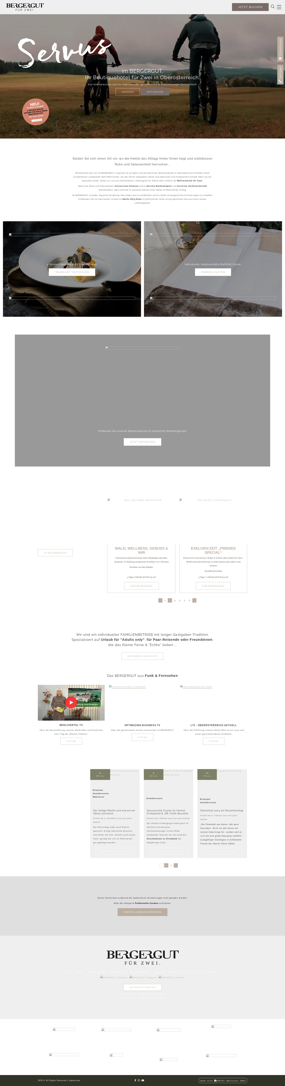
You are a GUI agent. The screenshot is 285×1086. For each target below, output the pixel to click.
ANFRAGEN (128, 92)
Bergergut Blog (118, 972)
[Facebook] (135, 1080)
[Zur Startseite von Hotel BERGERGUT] (25, 7)
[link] (35, 112)
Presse (79, 972)
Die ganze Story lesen (115, 851)
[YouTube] (142, 1080)
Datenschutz (175, 972)
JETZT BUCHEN (155, 92)
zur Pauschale (141, 586)
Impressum (159, 972)
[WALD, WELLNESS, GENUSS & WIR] (141, 520)
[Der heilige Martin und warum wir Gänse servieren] (115, 785)
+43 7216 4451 (129, 998)
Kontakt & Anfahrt (139, 972)
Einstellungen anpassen (142, 912)
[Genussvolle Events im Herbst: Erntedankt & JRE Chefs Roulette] (168, 785)
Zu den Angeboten (55, 553)
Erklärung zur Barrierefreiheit (202, 972)
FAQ (69, 972)
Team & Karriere (97, 972)
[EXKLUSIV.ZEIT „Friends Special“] (213, 520)
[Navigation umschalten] (279, 7)
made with (207, 1081)
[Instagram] (139, 1080)
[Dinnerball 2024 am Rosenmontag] (222, 787)
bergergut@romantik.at (151, 998)
